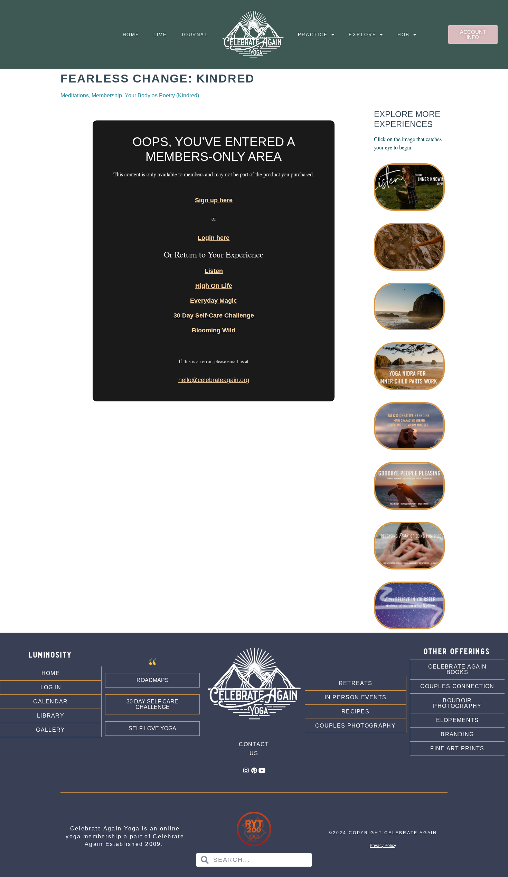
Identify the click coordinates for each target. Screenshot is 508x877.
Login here (213, 237)
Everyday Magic (213, 300)
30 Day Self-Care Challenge (213, 315)
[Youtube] (262, 770)
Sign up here (214, 200)
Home (131, 34)
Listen (214, 270)
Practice (313, 34)
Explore (362, 34)
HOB (403, 34)
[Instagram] (246, 770)
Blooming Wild (213, 330)
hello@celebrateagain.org (213, 380)
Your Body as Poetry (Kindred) (162, 95)
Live (160, 34)
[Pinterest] (254, 770)
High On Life (213, 285)
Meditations (74, 95)
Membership (107, 95)
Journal (194, 34)
